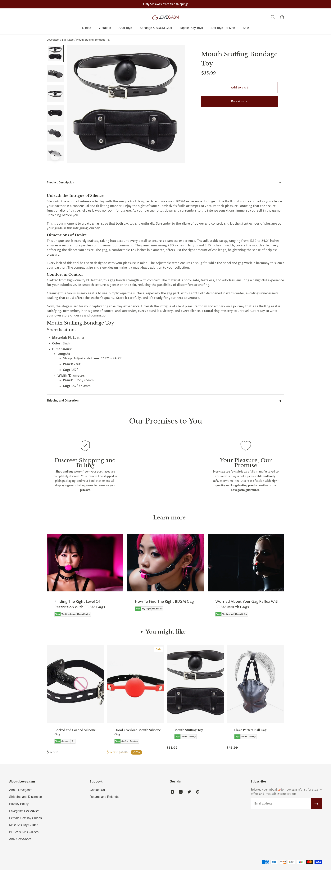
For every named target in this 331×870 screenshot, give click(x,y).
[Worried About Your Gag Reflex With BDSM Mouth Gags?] (225, 578)
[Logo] (165, 17)
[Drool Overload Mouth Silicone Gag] (135, 684)
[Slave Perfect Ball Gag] (255, 684)
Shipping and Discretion (63, 400)
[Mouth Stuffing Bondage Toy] (195, 684)
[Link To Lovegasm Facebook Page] (181, 792)
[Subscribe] (316, 803)
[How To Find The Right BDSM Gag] (145, 575)
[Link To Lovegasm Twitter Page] (189, 792)
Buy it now (239, 101)
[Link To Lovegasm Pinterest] (197, 792)
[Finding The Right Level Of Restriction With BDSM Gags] (64, 578)
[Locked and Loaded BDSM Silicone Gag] (75, 684)
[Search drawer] (272, 17)
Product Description (60, 182)
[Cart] (282, 17)
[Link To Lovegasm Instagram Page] (172, 792)
